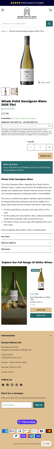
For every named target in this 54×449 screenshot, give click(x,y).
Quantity (31, 142)
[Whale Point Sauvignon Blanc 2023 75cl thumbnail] (5, 91)
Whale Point (9, 109)
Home (3, 31)
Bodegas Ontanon (36, 302)
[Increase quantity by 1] (49, 147)
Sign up (38, 404)
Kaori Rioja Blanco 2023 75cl (40, 298)
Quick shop (41, 310)
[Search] (49, 23)
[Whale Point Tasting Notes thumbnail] (14, 91)
